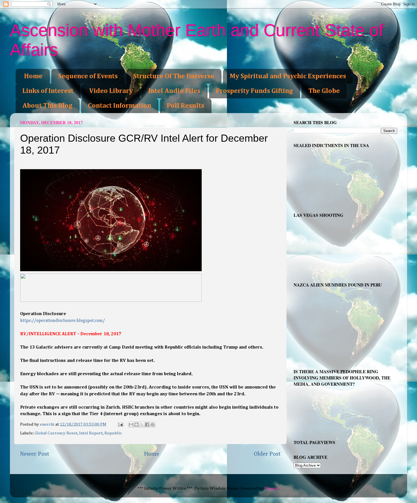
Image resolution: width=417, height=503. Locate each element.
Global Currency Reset (56, 433)
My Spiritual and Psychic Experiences (288, 76)
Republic (113, 433)
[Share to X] (142, 424)
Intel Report (91, 433)
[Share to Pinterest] (152, 424)
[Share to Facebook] (147, 424)
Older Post (267, 454)
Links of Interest (47, 91)
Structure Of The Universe (173, 76)
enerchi (47, 424)
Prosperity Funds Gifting (254, 91)
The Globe (324, 91)
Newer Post (34, 454)
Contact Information (119, 105)
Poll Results (185, 105)
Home (33, 76)
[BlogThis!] (136, 424)
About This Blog (47, 105)
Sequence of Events (88, 76)
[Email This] (131, 424)
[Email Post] (120, 424)
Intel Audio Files (174, 91)
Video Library (111, 91)
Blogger (271, 488)
